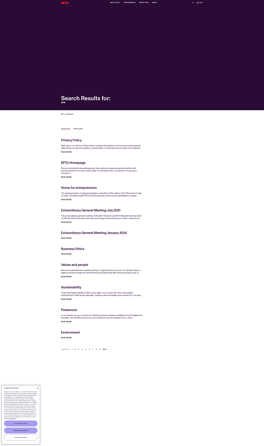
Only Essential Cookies (20, 430)
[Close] (37, 388)
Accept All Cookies (21, 423)
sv (201, 3)
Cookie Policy (12, 418)
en (198, 3)
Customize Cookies (20, 437)
